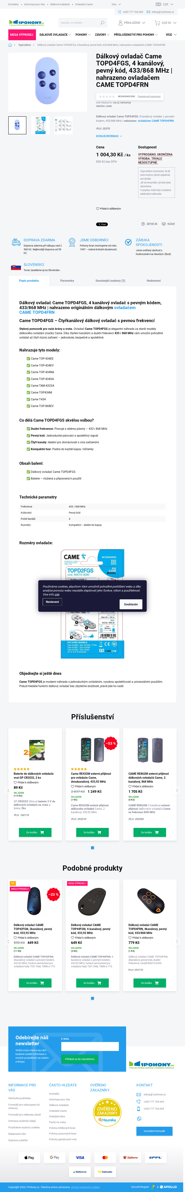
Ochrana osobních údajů (22, 1121)
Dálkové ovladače (60, 4)
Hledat (102, 22)
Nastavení (52, 602)
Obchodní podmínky (19, 1098)
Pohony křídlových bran (62, 1128)
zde (57, 594)
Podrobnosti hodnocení (149, 96)
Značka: (104, 106)
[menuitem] (22, 34)
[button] (92, 847)
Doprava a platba (18, 1140)
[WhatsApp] (139, 1118)
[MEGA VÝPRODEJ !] (92, 901)
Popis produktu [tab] (29, 280)
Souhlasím (131, 604)
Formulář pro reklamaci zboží (24, 1114)
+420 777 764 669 (154, 1101)
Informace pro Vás (34, 4)
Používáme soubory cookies (24, 1127)
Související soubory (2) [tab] (110, 280)
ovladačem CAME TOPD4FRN (156, 120)
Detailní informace (107, 136)
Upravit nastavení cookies (85, 1187)
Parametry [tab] (67, 280)
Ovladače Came (84, 4)
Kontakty (13, 4)
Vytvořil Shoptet (140, 1187)
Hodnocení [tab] (154, 280)
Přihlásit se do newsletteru (79, 1059)
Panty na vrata (57, 1122)
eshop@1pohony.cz (155, 1094)
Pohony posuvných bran (62, 1133)
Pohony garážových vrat (63, 1139)
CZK (165, 4)
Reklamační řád (17, 1133)
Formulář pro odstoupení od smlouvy (24, 1106)
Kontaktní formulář (154, 1131)
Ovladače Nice (57, 1116)
